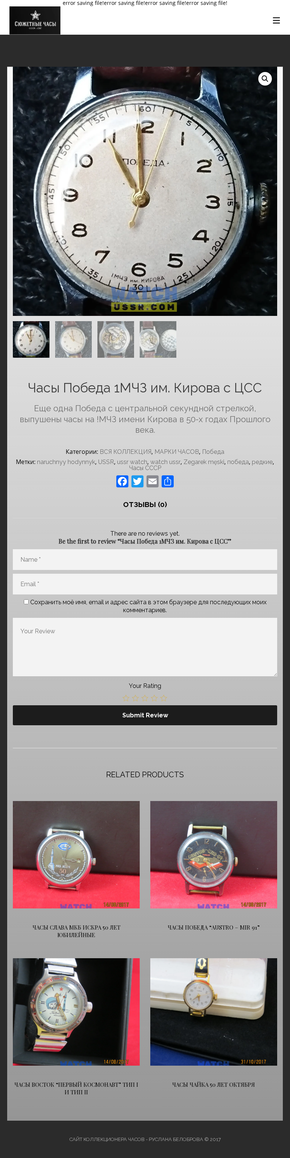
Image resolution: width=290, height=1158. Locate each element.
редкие (262, 462)
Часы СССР (145, 468)
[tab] (145, 504)
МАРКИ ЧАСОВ (176, 451)
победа (238, 462)
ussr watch (132, 462)
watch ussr (165, 462)
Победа (213, 451)
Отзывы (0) (145, 504)
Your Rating (145, 685)
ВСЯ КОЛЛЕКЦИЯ (125, 451)
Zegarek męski (204, 462)
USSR (106, 462)
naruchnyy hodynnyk (66, 462)
